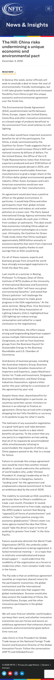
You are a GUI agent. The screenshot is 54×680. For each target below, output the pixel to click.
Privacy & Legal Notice (28, 665)
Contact (6, 668)
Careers (45, 665)
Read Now (7, 72)
